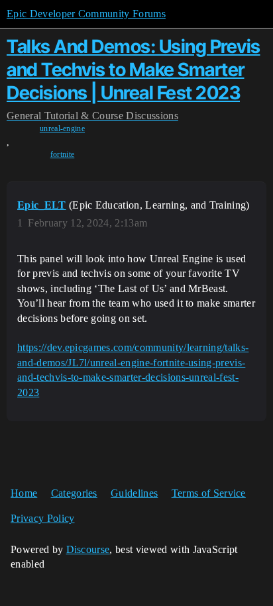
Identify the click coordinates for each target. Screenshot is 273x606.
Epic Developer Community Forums (86, 13)
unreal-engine (62, 128)
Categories (74, 493)
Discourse (88, 549)
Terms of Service (209, 493)
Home (24, 493)
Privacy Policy (42, 518)
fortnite (62, 154)
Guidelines (134, 493)
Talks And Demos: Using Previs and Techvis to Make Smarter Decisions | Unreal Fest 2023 (133, 69)
